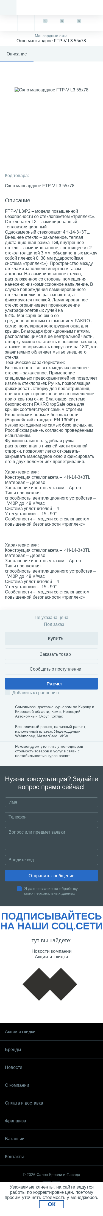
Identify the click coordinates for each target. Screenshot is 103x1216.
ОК (51, 1204)
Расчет (54, 684)
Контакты (14, 1156)
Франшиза (15, 1121)
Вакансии (14, 1138)
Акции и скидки (20, 1031)
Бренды (13, 1049)
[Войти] (94, 23)
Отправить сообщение (51, 875)
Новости (13, 1067)
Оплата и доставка (24, 1103)
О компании (17, 1085)
